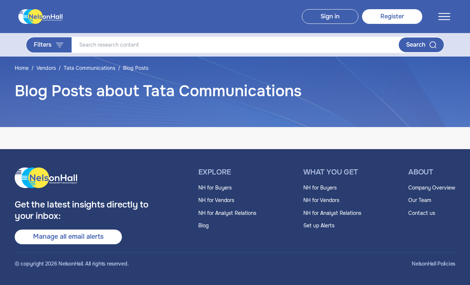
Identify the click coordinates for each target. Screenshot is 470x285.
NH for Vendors (216, 200)
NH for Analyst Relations (227, 213)
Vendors (46, 68)
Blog (203, 225)
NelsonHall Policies (433, 264)
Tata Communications (89, 68)
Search (416, 44)
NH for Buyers (215, 187)
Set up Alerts (319, 225)
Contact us (421, 213)
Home (22, 68)
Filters (42, 44)
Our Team (419, 200)
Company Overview (431, 187)
